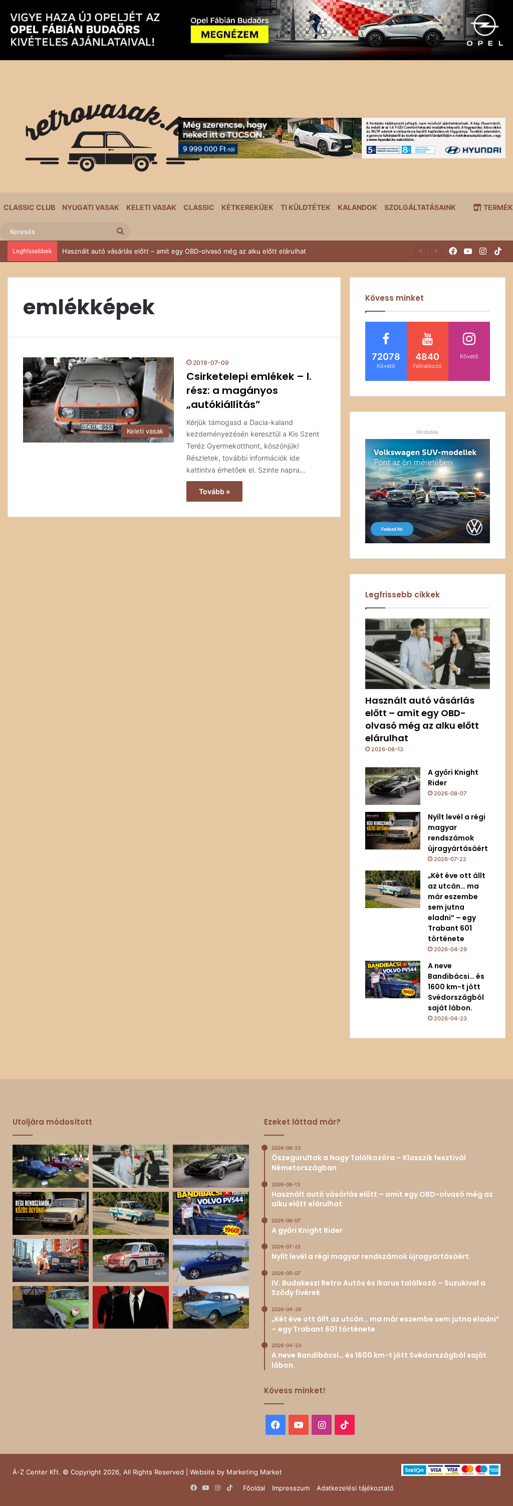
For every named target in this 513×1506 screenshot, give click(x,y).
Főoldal (254, 1488)
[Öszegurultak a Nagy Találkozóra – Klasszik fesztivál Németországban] (51, 1166)
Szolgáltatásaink (420, 207)
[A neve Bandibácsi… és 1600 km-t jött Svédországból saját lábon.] (392, 979)
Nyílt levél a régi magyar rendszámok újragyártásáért (458, 832)
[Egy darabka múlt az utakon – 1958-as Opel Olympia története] (51, 1307)
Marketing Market (254, 1472)
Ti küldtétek (306, 207)
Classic (198, 207)
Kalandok (357, 207)
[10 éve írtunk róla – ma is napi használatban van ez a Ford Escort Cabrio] (211, 1260)
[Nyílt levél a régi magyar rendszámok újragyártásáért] (392, 830)
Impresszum (291, 1488)
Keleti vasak (151, 207)
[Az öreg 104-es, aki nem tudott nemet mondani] (51, 1260)
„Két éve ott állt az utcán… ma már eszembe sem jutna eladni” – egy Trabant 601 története (456, 907)
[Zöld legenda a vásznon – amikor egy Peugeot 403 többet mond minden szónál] (131, 1307)
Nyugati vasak (90, 207)
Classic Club (29, 207)
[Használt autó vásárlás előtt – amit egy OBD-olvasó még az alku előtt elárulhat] (427, 653)
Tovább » (214, 491)
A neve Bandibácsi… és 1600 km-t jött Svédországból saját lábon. (456, 987)
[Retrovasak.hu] (108, 141)
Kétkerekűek (247, 207)
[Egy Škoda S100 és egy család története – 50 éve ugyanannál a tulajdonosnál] (211, 1307)
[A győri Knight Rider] (392, 786)
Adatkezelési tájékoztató (355, 1488)
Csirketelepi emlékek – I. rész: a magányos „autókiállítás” (249, 390)
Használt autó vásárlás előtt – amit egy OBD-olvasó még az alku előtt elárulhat (422, 719)
